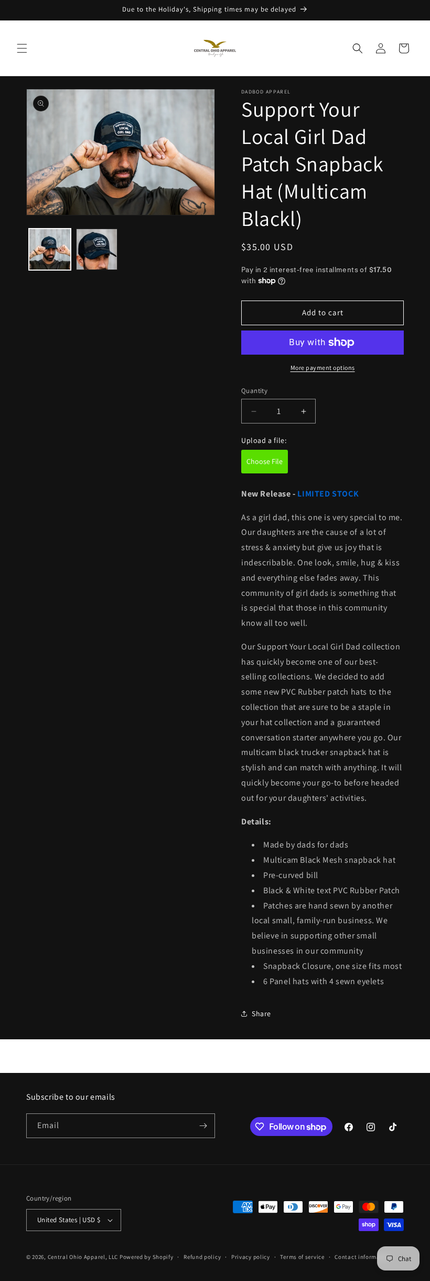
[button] (22, 48)
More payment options (323, 367)
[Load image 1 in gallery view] (50, 250)
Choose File (264, 461)
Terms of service (302, 1257)
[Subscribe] (202, 1125)
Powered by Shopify (147, 1257)
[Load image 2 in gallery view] (97, 250)
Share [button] (261, 1013)
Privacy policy (250, 1257)
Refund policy (202, 1257)
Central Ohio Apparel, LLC (83, 1257)
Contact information (363, 1257)
